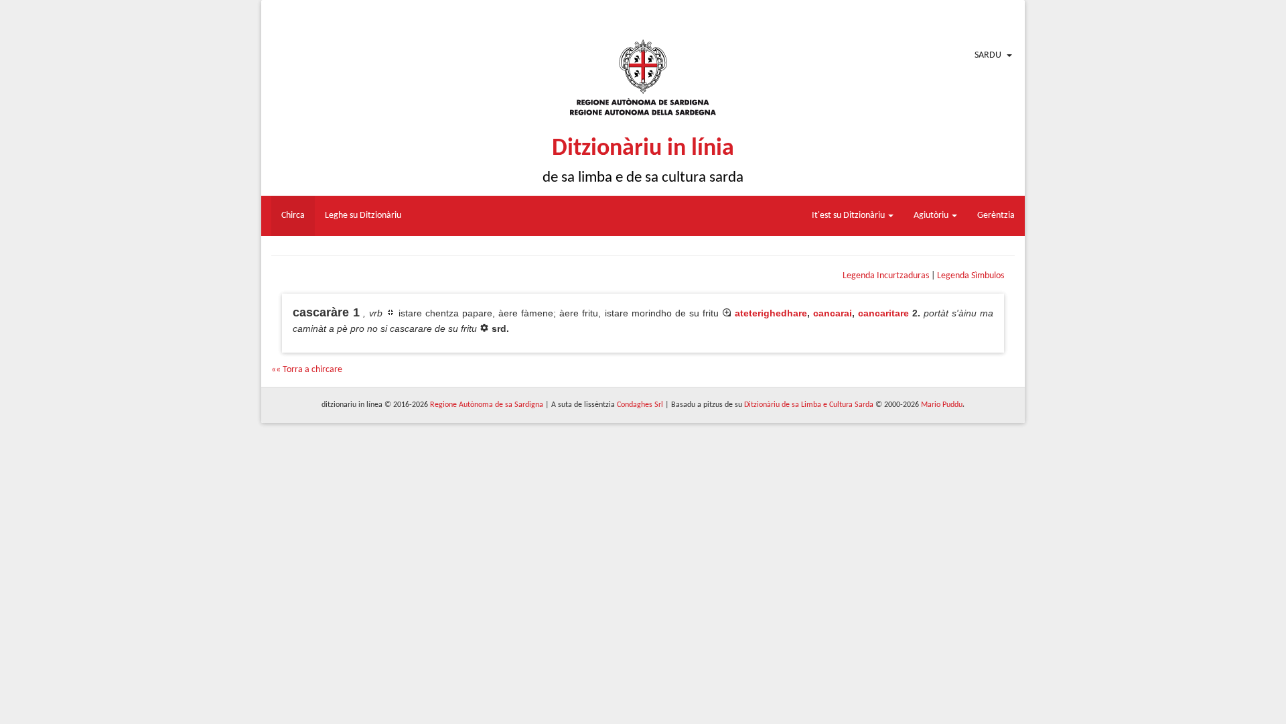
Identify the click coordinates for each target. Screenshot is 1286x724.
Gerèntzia (996, 215)
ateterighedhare (771, 313)
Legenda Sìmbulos (970, 276)
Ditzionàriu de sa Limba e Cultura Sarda (808, 405)
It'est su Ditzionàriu (849, 215)
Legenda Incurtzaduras (886, 276)
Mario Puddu (941, 405)
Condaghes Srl (640, 405)
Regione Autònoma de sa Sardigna (486, 405)
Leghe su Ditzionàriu (363, 215)
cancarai (832, 313)
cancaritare (883, 313)
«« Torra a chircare (306, 370)
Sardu (988, 55)
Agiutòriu (932, 215)
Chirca (293, 215)
